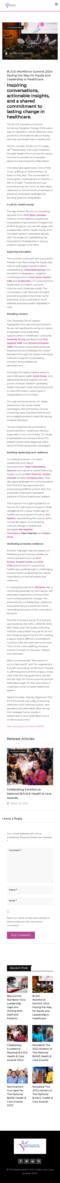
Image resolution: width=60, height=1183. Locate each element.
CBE (27, 280)
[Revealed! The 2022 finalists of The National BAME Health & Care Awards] (42, 1033)
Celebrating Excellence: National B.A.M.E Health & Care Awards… (29, 794)
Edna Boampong (34, 269)
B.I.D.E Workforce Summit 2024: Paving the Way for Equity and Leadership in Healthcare (42, 1007)
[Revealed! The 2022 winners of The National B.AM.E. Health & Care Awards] (42, 1075)
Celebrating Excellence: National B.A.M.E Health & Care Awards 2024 (17, 1053)
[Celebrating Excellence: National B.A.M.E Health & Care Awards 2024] (17, 1033)
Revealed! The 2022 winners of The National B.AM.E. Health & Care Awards (42, 1094)
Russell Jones (24, 561)
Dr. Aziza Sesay (38, 376)
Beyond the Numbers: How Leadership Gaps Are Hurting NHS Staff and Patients (16, 1007)
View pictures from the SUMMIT (25, 726)
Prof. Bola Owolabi (35, 215)
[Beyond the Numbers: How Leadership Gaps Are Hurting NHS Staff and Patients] (17, 984)
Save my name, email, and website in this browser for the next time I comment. (28, 921)
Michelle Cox (42, 587)
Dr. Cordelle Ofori (32, 477)
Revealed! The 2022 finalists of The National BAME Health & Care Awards (42, 1053)
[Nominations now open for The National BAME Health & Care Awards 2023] (17, 1075)
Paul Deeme (33, 474)
